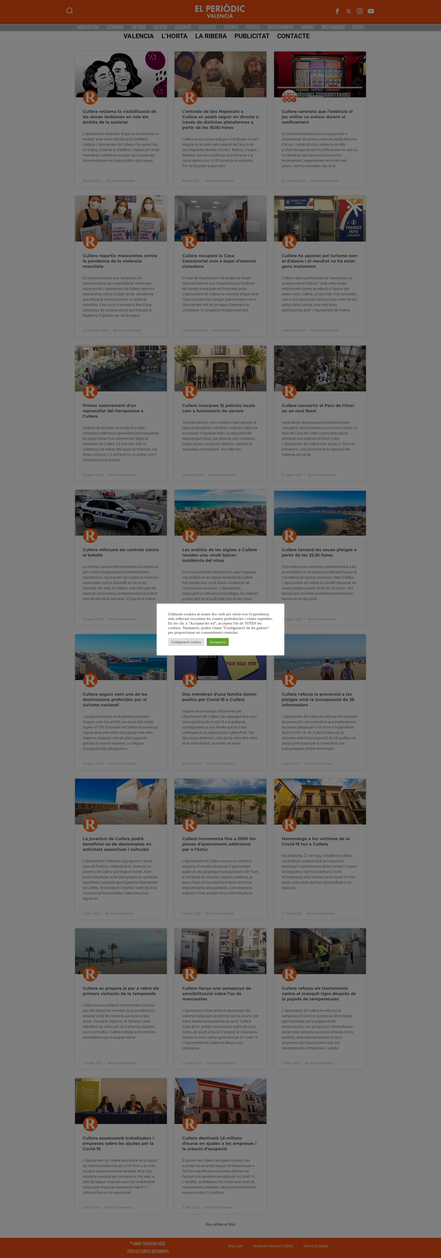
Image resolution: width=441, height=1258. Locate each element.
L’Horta (175, 36)
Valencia (139, 36)
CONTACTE (293, 36)
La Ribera (211, 36)
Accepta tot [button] (218, 642)
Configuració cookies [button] (186, 642)
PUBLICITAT (252, 36)
